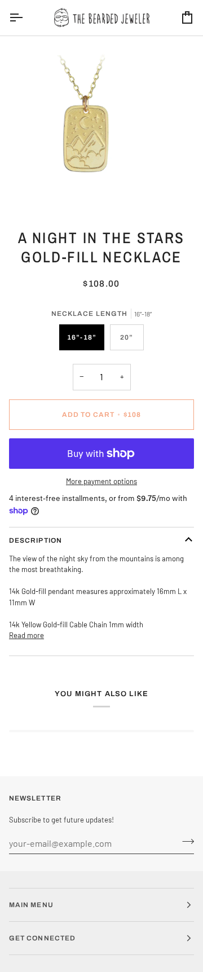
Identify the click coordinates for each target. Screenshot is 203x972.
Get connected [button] (42, 938)
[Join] (184, 842)
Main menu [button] (31, 905)
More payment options (101, 481)
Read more (26, 635)
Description (35, 540)
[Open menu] (26, 18)
